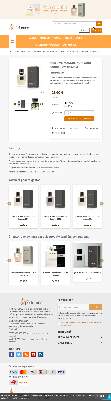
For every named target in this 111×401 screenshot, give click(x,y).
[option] (23, 206)
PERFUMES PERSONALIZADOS (47, 45)
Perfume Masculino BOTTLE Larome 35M (23, 218)
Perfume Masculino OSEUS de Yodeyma (55, 274)
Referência (55, 73)
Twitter (19, 354)
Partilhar (59, 128)
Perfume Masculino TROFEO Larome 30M (55, 218)
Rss (26, 354)
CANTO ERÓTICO (69, 45)
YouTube (33, 354)
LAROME (68, 38)
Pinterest (59, 133)
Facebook (11, 354)
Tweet (76, 128)
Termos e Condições (79, 323)
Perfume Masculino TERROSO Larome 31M (88, 218)
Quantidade (57, 112)
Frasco (55, 105)
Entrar (84, 30)
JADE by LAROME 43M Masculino (87, 272)
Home (32, 38)
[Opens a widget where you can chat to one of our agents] (100, 396)
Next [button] (102, 203)
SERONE (79, 38)
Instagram (40, 354)
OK (96, 307)
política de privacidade (21, 398)
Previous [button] (9, 203)
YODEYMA (57, 38)
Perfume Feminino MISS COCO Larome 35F (23, 274)
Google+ (93, 128)
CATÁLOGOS (45, 38)
